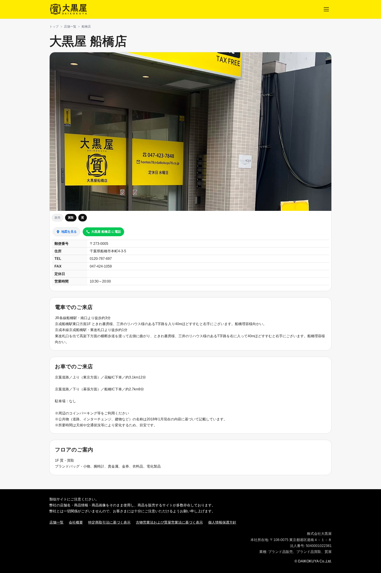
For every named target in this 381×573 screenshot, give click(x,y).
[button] (190, 131)
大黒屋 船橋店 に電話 (103, 232)
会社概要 (76, 522)
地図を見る (66, 232)
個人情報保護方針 (222, 522)
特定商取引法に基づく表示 (109, 522)
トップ (54, 26)
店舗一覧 (70, 26)
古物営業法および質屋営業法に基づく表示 (169, 522)
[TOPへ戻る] (68, 9)
